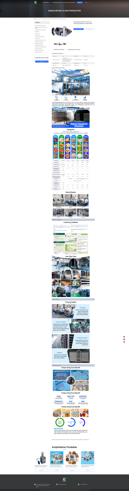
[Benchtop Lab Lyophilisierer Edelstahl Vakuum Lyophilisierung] (56, 458)
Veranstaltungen (56, 2)
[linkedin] (124, 342)
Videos (60, 2)
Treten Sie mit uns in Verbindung (68, 2)
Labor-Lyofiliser (72, 439)
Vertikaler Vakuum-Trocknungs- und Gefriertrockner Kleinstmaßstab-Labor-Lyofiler (41, 466)
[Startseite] (36, 2)
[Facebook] (124, 337)
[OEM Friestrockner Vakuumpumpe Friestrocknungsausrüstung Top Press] (72, 458)
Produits (50, 2)
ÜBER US (47, 2)
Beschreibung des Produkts (74, 49)
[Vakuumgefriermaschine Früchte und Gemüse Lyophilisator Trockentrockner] (62, 31)
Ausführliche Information (58, 49)
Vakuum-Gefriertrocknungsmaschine (82, 439)
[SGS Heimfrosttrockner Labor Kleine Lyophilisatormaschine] (87, 458)
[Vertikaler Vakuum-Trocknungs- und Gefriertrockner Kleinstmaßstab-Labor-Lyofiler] (41, 458)
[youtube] (124, 339)
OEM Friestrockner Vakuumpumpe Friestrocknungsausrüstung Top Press (72, 466)
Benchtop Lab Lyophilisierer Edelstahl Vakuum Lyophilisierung (56, 466)
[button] (36, 460)
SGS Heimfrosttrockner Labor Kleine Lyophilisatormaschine (87, 466)
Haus (44, 2)
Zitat (80, 2)
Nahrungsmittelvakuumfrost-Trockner (62, 439)
